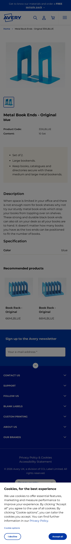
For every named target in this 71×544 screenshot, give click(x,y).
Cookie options (12, 528)
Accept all (57, 536)
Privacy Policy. (39, 520)
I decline (12, 536)
